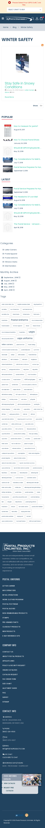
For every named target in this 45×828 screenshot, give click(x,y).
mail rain (25, 414)
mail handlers (32, 374)
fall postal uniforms (31, 429)
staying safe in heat (25, 511)
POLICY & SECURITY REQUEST (13, 665)
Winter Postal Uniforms (7, 364)
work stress (24, 399)
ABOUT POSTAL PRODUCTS (13, 656)
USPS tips (4, 414)
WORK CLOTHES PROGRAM (12, 599)
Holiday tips (18, 487)
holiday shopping (6, 409)
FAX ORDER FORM (9, 679)
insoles (38, 492)
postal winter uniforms (16, 438)
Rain (3, 502)
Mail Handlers (10, 266)
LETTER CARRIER (8, 586)
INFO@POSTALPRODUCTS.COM (13, 749)
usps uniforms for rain (30, 448)
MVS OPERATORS (9, 590)
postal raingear (28, 443)
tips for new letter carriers (27, 463)
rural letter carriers (31, 477)
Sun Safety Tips (5, 314)
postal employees (25, 350)
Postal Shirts (22, 332)
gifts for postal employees (24, 404)
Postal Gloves (36, 326)
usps (32, 331)
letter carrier (5, 443)
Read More (9, 97)
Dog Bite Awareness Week (24, 304)
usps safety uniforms (7, 429)
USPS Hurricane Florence (35, 521)
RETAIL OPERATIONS (10, 595)
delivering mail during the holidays (32, 487)
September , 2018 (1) (11, 277)
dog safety (35, 369)
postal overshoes (29, 492)
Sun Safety (4, 309)
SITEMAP (5, 702)
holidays (4, 399)
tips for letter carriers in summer (21, 468)
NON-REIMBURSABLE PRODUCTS (15, 613)
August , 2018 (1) (10, 280)
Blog (14, 27)
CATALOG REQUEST (10, 674)
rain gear (9, 502)
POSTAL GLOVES (8, 609)
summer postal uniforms (29, 384)
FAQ (4, 693)
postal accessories (37, 468)
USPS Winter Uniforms (22, 364)
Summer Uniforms (20, 374)
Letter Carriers (29, 90)
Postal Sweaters (5, 326)
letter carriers (7, 344)
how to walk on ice (16, 443)
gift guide (32, 399)
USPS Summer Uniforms (7, 374)
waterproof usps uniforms (8, 453)
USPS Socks (24, 359)
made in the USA (16, 389)
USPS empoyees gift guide (8, 404)
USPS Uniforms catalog (7, 394)
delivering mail (34, 473)
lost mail (29, 516)
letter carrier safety (6, 487)
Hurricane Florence (21, 521)
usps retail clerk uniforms (8, 419)
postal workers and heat (7, 516)
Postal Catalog (31, 344)
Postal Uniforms (11, 258)
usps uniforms (24, 338)
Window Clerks (11, 262)
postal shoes (18, 492)
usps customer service (7, 521)
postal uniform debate (37, 506)
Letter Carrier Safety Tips (8, 304)
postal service (20, 344)
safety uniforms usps (16, 424)
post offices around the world (20, 497)
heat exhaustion (23, 473)
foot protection (5, 497)
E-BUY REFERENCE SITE (11, 636)
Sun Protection (14, 309)
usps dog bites (21, 453)
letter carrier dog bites (34, 453)
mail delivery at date (18, 482)
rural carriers (19, 477)
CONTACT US (7, 652)
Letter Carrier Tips (38, 409)
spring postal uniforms (14, 369)
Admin (7, 92)
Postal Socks (16, 314)
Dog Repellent (38, 304)
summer (36, 350)
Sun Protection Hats (27, 309)
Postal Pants (4, 320)
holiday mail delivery (7, 492)
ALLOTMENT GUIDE (9, 688)
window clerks (6, 379)
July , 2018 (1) (8, 283)
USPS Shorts (4, 359)
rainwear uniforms (16, 448)
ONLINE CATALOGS (9, 670)
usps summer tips (6, 468)
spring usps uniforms (14, 414)
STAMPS (5, 618)
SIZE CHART (7, 684)
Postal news (4, 506)
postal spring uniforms (31, 502)
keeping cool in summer (25, 419)
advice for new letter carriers (9, 463)
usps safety (27, 409)
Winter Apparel (17, 326)
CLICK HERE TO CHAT (10, 757)
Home (5, 27)
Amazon (13, 506)
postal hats (5, 384)
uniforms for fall (5, 482)
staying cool (20, 516)
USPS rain (33, 414)
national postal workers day (10, 350)
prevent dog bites (6, 458)
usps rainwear (5, 448)
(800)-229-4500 (8, 732)
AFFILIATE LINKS (8, 661)
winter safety (17, 409)
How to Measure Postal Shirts (9, 332)
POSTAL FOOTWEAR (10, 604)
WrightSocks (34, 359)
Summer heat (5, 511)
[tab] (23, 117)
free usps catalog (33, 434)
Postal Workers (17, 379)
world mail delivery (35, 497)
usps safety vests (29, 424)
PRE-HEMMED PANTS (10, 622)
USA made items (5, 389)
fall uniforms (19, 429)
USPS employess (34, 394)
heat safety (14, 511)
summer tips (5, 424)
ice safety (27, 438)
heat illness (4, 473)
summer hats (15, 384)
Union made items (28, 389)
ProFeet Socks (26, 314)
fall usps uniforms (21, 394)
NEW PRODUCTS (8, 631)
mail (40, 379)
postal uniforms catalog (19, 434)
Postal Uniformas (32, 354)
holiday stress (13, 399)
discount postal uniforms (8, 338)
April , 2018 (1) (9, 290)
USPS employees (29, 379)
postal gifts (37, 404)
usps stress (4, 438)
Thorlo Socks (36, 314)
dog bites (26, 369)
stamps (12, 354)
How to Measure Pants (37, 320)
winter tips (35, 364)
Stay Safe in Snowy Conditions (19, 85)
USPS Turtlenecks (14, 359)
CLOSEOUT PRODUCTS (11, 627)
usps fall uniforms (6, 434)
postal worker (37, 438)
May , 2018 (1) (8, 287)
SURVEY (5, 697)
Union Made (4, 354)
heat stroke (13, 473)
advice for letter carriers (20, 458)
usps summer (39, 419)
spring (4, 369)
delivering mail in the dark (33, 482)
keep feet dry (18, 502)
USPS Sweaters (21, 354)
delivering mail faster (7, 477)
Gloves (27, 326)
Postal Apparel (11, 254)
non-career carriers (23, 506)
